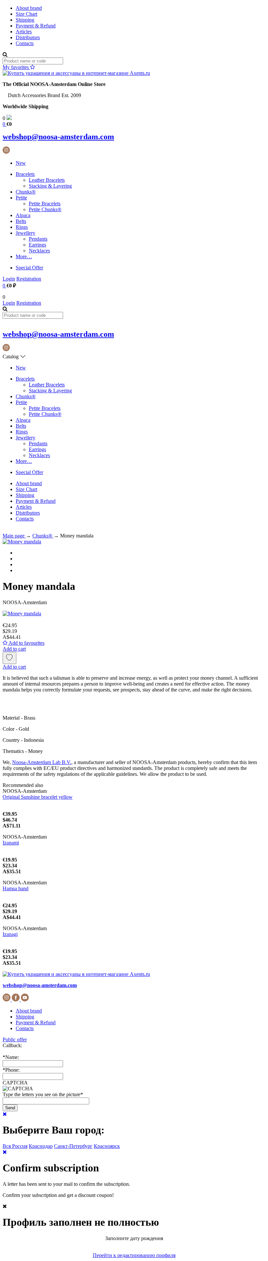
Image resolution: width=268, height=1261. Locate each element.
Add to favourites (26, 643)
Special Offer (29, 267)
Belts (21, 221)
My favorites (16, 67)
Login (9, 278)
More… (24, 256)
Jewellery (25, 233)
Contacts (25, 43)
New (21, 163)
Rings (22, 227)
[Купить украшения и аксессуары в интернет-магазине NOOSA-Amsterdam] (76, 974)
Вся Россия (15, 1146)
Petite (21, 197)
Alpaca (23, 215)
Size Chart (26, 14)
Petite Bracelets (44, 203)
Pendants (38, 239)
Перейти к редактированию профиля (134, 1255)
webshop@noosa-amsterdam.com (58, 136)
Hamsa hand (15, 888)
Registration (28, 278)
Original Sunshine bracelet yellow (38, 797)
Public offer (15, 1039)
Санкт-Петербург (73, 1146)
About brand (29, 8)
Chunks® (26, 192)
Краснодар (41, 1146)
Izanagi (10, 934)
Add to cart (14, 649)
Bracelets (25, 174)
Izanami (11, 842)
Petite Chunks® (45, 209)
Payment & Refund (36, 25)
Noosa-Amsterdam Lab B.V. (41, 762)
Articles (24, 31)
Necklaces (39, 250)
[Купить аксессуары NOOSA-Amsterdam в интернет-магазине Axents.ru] (76, 73)
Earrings (37, 244)
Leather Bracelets (47, 180)
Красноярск (107, 1146)
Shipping (25, 20)
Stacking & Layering (50, 186)
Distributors (28, 37)
